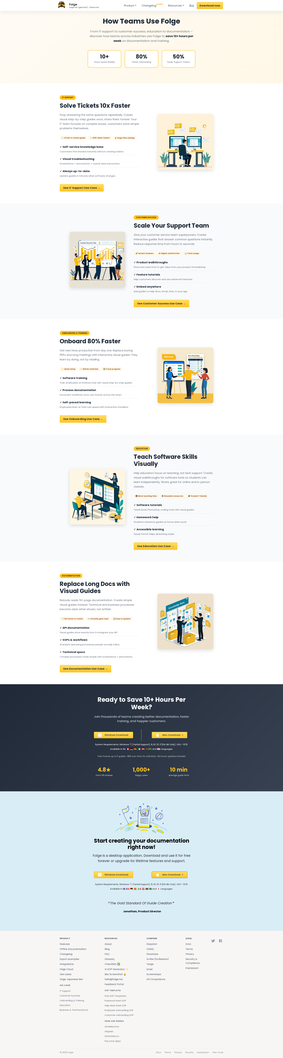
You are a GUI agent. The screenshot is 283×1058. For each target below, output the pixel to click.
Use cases (65, 974)
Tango (150, 964)
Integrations (67, 964)
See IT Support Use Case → (81, 188)
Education (65, 1005)
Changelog (152, 5)
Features (65, 944)
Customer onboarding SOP (119, 1015)
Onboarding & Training (72, 1000)
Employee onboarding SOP (119, 1010)
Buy (191, 5)
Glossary (110, 959)
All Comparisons (156, 979)
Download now (210, 5)
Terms (189, 949)
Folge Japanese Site (71, 979)
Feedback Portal (114, 984)
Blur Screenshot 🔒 (115, 974)
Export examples (69, 959)
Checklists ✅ (112, 964)
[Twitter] (213, 941)
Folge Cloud (66, 969)
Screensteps (154, 974)
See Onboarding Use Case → (83, 419)
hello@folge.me (114, 979)
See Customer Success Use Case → (161, 303)
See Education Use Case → (155, 546)
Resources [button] (175, 5)
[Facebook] (220, 941)
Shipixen (109, 1031)
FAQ (107, 954)
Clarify (150, 949)
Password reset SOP (115, 1000)
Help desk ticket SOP (115, 1005)
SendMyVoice (112, 1026)
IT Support (65, 990)
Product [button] (129, 5)
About (108, 944)
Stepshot (152, 944)
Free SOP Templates (115, 995)
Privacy (190, 954)
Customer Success (70, 995)
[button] (113, 735)
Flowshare (152, 954)
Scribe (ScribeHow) (158, 959)
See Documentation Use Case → (85, 669)
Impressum (192, 968)
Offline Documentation (73, 949)
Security (189, 1052)
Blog (107, 949)
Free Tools (217, 1052)
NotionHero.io (112, 1036)
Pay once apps (113, 1041)
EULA (188, 944)
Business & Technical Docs (74, 1009)
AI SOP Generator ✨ (116, 969)
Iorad (149, 969)
